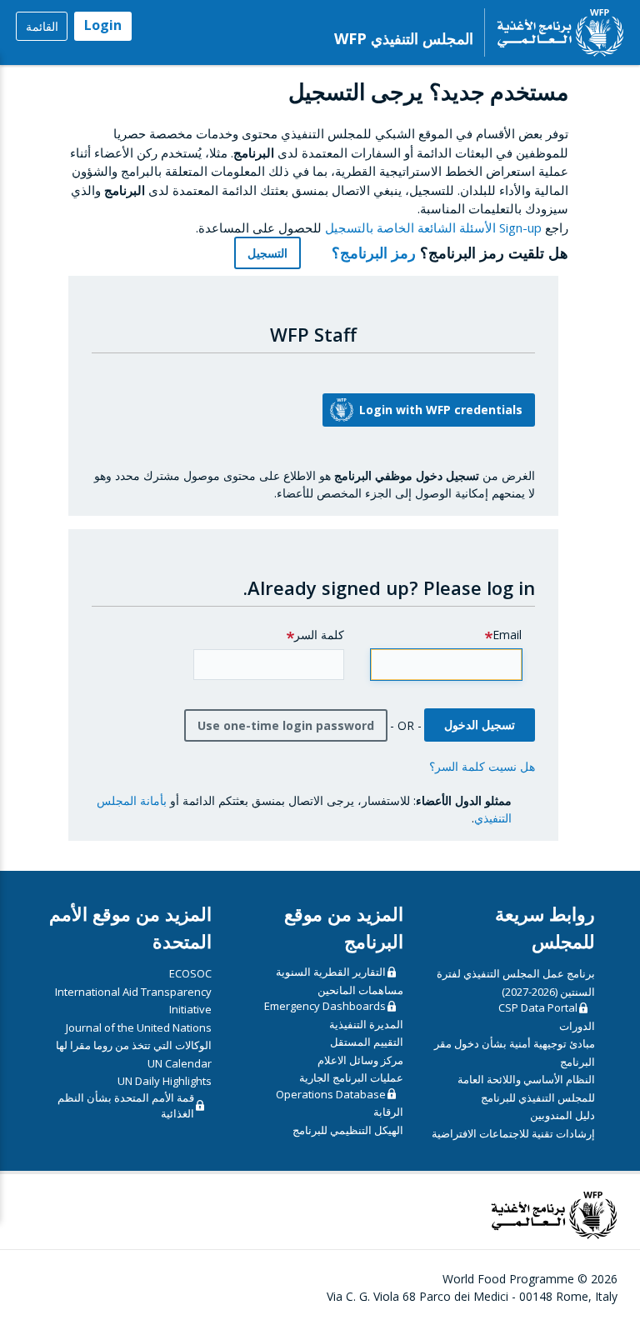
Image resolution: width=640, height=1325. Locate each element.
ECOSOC (190, 973)
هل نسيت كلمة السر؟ (482, 766)
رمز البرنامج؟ (372, 252)
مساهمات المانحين (360, 990)
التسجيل (268, 253)
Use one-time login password (286, 725)
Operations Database (331, 1094)
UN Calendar (180, 1063)
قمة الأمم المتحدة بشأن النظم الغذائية (126, 1106)
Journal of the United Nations (139, 1027)
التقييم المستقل (366, 1041)
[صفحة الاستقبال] (554, 32)
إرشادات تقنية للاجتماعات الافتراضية (513, 1133)
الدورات (577, 1025)
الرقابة (388, 1111)
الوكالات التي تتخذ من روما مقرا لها (134, 1045)
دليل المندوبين (562, 1115)
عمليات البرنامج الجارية (351, 1077)
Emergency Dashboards (325, 1005)
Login (103, 25)
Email (507, 634)
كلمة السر (319, 634)
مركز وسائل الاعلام (360, 1060)
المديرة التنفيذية (366, 1024)
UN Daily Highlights (165, 1080)
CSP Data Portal (538, 1007)
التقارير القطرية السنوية (331, 971)
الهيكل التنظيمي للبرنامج (347, 1130)
